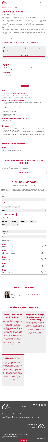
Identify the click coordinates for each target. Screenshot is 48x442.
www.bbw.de (34, 427)
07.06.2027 (22, 221)
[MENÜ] (44, 2)
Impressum (25, 436)
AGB (29, 436)
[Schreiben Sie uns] (24, 440)
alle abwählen (15, 225)
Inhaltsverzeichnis (43, 438)
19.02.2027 (13, 221)
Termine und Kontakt (24, 55)
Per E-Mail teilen (20, 42)
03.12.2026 (4, 221)
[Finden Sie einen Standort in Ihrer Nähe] (21, 440)
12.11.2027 (4, 225)
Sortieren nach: (5, 229)
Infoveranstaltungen (8, 38)
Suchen (41, 2)
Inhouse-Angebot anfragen (24, 172)
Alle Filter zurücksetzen (9, 214)
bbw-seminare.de (4, 7)
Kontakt (21, 436)
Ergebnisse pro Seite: (6, 234)
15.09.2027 (32, 221)
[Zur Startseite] (3, 2)
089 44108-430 (36, 294)
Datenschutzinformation (35, 436)
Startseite (37, 438)
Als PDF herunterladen (32, 42)
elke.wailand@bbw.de (37, 293)
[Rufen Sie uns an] (26, 440)
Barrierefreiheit (42, 436)
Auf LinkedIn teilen (8, 42)
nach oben (24, 406)
